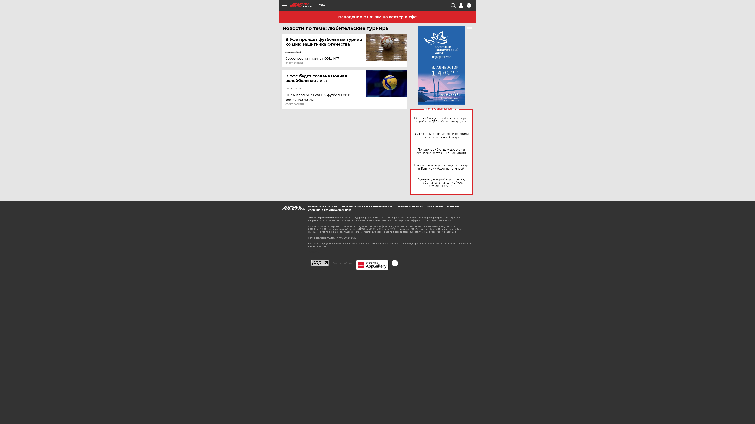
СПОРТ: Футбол (294, 63)
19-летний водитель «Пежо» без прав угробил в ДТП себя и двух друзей (441, 120)
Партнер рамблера (342, 263)
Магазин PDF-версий (410, 206)
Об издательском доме (323, 206)
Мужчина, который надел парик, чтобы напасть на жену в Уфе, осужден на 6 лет (441, 183)
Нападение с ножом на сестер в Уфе (377, 17)
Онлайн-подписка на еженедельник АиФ (367, 206)
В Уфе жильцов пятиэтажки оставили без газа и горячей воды (441, 135)
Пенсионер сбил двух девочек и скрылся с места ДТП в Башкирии (441, 151)
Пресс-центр (435, 206)
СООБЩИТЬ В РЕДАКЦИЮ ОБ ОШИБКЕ (329, 210)
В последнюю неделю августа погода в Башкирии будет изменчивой (441, 167)
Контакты (453, 206)
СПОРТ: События (294, 104)
